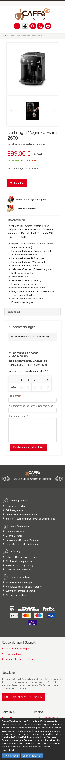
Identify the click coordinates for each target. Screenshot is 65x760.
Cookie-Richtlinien (32, 755)
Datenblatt (14, 311)
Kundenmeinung (17, 416)
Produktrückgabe (14, 654)
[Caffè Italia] (32, 14)
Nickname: (14, 395)
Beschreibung (16, 220)
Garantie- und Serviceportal (19, 648)
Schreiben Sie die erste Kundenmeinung (26, 143)
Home (5, 35)
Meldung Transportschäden (19, 659)
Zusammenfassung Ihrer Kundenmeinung (30, 406)
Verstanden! (12, 755)
